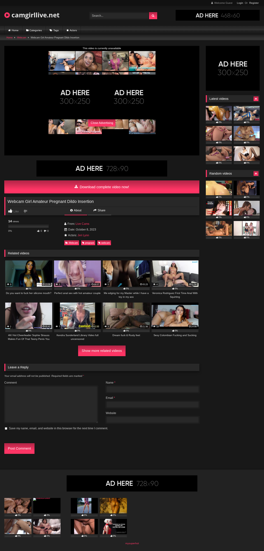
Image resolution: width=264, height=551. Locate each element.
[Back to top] (253, 540)
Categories (35, 30)
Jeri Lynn (83, 235)
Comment (10, 382)
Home (15, 30)
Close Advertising (102, 122)
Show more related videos (102, 351)
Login (240, 2)
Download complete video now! (104, 187)
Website (111, 413)
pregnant (89, 242)
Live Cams (82, 223)
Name (110, 382)
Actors (73, 30)
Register (254, 2)
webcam (105, 242)
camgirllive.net (35, 15)
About (77, 210)
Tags (56, 30)
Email (110, 397)
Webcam (21, 37)
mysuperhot (132, 543)
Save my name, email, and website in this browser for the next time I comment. (58, 428)
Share (101, 210)
